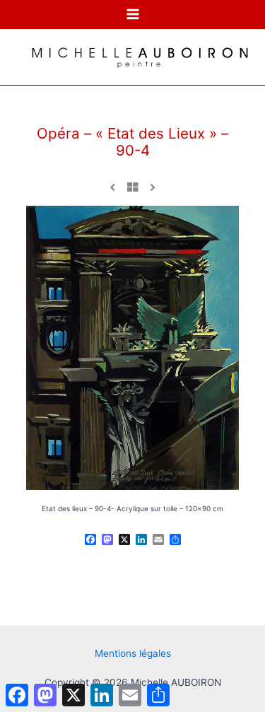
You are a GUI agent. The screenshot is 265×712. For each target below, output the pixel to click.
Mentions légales (133, 653)
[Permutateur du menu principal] (132, 14)
